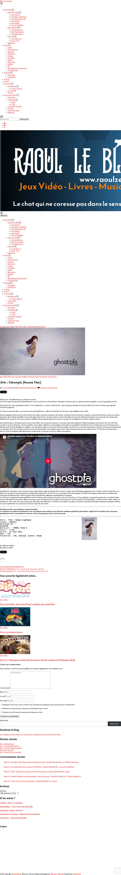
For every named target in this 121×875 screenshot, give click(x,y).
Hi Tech (10, 93)
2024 (13, 102)
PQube (15, 567)
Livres (6, 45)
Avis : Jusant (65, 772)
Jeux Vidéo (7, 10)
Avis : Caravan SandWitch (64, 767)
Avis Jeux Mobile (17, 25)
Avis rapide (15, 23)
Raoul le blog (16, 874)
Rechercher (4, 720)
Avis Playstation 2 (17, 32)
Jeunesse (11, 52)
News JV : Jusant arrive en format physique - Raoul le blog (24, 781)
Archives (3, 791)
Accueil (6, 81)
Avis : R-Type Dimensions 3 (10, 746)
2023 (13, 104)
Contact (7, 79)
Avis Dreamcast (17, 30)
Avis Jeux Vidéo (13, 12)
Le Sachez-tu (16, 39)
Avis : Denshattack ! (7, 744)
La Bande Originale (15, 106)
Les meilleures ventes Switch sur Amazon (15, 734)
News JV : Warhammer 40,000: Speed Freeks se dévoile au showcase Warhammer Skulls (37, 660)
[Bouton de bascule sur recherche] (1, 116)
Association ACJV (10, 95)
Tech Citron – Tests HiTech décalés (13, 818)
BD (9, 66)
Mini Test (11, 377)
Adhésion (11, 113)
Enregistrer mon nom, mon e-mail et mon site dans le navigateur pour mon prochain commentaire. (38, 705)
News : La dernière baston (11, 632)
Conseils (11, 108)
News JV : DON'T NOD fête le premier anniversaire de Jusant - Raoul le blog (31, 772)
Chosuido (3, 567)
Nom (2, 692)
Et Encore (7, 84)
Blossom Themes (57, 874)
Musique (7, 73)
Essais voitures (16, 89)
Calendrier (11, 100)
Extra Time (15, 41)
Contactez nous (13, 110)
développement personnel (17, 68)
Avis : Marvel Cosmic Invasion (10, 752)
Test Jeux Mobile (21, 377)
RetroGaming (13, 27)
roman (10, 48)
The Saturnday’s (17, 34)
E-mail (2, 696)
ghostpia (10, 567)
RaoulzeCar (12, 86)
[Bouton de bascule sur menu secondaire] (1, 3)
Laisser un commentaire (48, 388)
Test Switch (52, 377)
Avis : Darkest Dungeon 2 (72, 776)
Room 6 (21, 567)
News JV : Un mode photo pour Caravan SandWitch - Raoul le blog (28, 767)
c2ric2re (6, 388)
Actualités (11, 97)
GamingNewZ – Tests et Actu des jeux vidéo (16, 807)
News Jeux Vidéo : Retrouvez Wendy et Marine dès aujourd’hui (27, 604)
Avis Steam (15, 21)
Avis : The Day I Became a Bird (11, 748)
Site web (3, 701)
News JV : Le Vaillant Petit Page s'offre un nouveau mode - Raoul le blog (30, 762)
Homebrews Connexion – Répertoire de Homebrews (20, 814)
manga (10, 56)
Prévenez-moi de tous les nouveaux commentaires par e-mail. (25, 708)
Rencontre (11, 62)
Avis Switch (15, 15)
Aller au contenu (6, 1)
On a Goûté (12, 91)
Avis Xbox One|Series (19, 17)
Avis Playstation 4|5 (18, 19)
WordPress (77, 874)
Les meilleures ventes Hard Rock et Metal (46, 734)
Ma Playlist (12, 77)
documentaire (13, 50)
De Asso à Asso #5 (7, 750)
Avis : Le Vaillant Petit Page (68, 762)
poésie (10, 60)
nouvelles (11, 58)
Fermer (4, 216)
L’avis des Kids (13, 70)
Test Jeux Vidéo (33, 377)
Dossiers (11, 36)
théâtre (10, 64)
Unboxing (11, 43)
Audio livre (11, 54)
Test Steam (43, 377)
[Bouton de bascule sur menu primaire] (1, 213)
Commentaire (5, 688)
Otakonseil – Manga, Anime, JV (11, 810)
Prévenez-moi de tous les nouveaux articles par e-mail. (22, 712)
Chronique (11, 75)
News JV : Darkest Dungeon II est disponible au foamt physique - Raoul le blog (32, 776)
